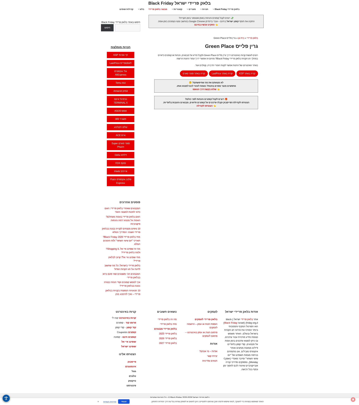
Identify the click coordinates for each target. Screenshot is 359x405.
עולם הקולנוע (120, 127)
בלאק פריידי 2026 (168, 338)
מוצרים (192, 9)
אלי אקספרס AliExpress (120, 73)
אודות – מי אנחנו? (208, 351)
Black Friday (230, 323)
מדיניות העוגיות (109, 401)
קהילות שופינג (126, 9)
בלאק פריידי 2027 (168, 343)
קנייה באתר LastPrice (222, 73)
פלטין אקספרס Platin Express (120, 181)
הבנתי (123, 401)
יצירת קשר (212, 356)
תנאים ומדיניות (209, 360)
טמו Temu (121, 83)
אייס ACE (121, 135)
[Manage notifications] (353, 399)
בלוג (142, 9)
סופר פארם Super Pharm (121, 145)
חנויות (205, 9)
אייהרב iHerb (120, 171)
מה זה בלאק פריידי (167, 319)
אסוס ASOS (120, 111)
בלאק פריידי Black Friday (227, 9)
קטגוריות (178, 9)
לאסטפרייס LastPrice (121, 63)
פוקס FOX (120, 163)
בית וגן (241, 38)
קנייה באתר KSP (247, 73)
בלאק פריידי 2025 (168, 333)
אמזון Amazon (120, 91)
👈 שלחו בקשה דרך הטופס (206, 89)
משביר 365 (120, 119)
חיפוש (107, 27)
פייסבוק (132, 361)
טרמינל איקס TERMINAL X (121, 101)
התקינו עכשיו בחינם (204, 25)
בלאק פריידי (252, 38)
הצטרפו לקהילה (204, 106)
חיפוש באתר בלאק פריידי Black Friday (120, 22)
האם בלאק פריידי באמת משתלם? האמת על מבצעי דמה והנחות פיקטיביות (123, 220)
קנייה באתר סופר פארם (194, 73)
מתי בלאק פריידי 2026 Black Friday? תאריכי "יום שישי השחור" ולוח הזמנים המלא (121, 240)
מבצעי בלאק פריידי (157, 9)
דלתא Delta (121, 155)
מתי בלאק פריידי (168, 324)
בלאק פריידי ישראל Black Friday (179, 3)
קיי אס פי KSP (120, 55)
